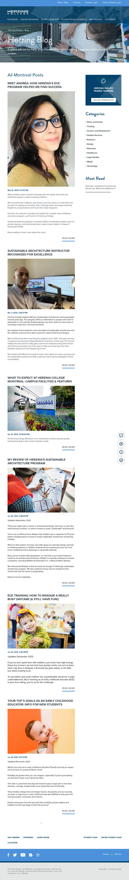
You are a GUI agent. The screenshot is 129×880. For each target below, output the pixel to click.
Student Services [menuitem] (94, 135)
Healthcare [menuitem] (92, 153)
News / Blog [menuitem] (63, 2)
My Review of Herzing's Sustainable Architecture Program (36, 461)
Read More (68, 238)
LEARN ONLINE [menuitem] (43, 837)
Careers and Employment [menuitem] (98, 131)
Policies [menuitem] (118, 854)
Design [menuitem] (90, 144)
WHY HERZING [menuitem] (95, 19)
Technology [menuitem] (92, 166)
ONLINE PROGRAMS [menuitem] (30, 19)
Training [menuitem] (90, 126)
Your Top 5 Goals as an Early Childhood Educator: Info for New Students (40, 702)
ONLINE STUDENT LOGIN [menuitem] (111, 837)
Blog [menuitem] (27, 30)
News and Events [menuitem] (95, 122)
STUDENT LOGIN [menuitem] (90, 837)
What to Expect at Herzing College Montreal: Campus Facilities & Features (40, 379)
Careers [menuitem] (106, 854)
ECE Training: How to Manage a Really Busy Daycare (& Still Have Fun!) (38, 597)
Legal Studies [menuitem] (93, 157)
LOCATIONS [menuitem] (110, 19)
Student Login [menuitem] (91, 2)
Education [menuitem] (91, 148)
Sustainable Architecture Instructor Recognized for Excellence (39, 252)
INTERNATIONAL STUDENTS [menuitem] (74, 19)
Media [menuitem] (90, 161)
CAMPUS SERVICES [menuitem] (50, 19)
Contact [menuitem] (76, 2)
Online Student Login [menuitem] (112, 2)
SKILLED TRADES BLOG (103, 100)
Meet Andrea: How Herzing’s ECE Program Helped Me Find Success (34, 85)
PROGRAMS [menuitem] (12, 19)
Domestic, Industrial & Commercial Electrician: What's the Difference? (101, 187)
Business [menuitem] (91, 139)
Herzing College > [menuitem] (16, 30)
